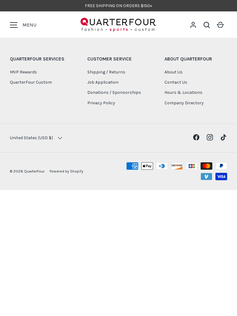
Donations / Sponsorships (114, 92)
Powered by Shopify (66, 171)
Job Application (102, 82)
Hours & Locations (183, 92)
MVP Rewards (23, 72)
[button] (207, 25)
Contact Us (175, 82)
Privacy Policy (101, 103)
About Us (173, 72)
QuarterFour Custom (31, 82)
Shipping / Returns (106, 72)
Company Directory (184, 103)
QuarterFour (34, 171)
